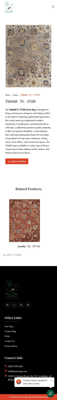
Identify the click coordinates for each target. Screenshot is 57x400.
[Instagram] (14, 305)
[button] (17, 161)
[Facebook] (7, 305)
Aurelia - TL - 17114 (29, 246)
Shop (15, 95)
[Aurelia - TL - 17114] (28, 220)
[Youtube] (28, 305)
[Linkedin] (21, 305)
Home (7, 95)
